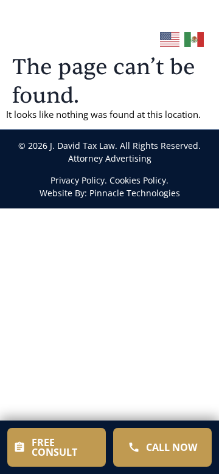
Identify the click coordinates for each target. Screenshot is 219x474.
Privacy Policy (77, 180)
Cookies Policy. (139, 180)
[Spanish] (194, 37)
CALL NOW (171, 447)
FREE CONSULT (54, 447)
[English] (170, 37)
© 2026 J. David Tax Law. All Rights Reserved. (109, 145)
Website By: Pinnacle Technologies (110, 193)
